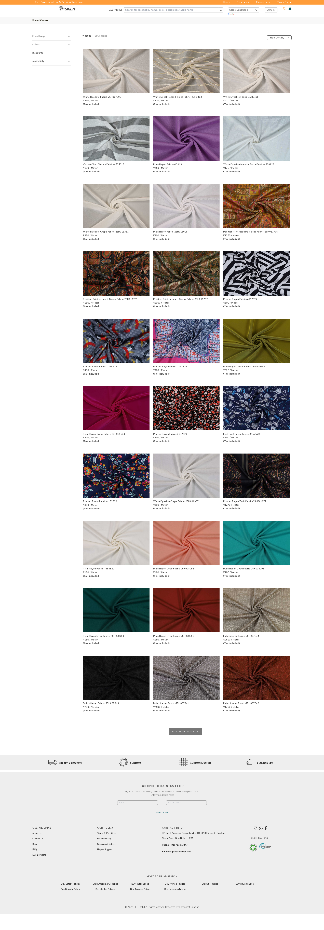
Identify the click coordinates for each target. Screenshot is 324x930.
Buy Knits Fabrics (140, 884)
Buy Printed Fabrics (175, 884)
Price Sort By (276, 37)
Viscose (44, 20)
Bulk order (243, 2)
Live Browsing (39, 855)
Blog (34, 844)
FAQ (34, 849)
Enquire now (263, 2)
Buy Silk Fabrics (210, 884)
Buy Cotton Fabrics (70, 884)
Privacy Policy (104, 838)
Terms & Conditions (106, 833)
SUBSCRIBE (162, 812)
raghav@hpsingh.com (180, 851)
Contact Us (37, 838)
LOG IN (271, 10)
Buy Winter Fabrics (105, 889)
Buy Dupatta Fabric (70, 889)
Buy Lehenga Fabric (175, 889)
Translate (243, 14)
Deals (226, 2)
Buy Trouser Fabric (140, 889)
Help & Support (104, 849)
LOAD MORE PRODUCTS (185, 731)
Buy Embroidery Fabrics (105, 884)
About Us (37, 833)
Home (35, 20)
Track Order (284, 2)
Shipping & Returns (106, 844)
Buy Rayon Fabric (245, 884)
